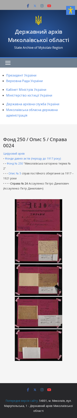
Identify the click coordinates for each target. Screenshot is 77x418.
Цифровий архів (14, 153)
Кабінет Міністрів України (26, 89)
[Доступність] (70, 10)
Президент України (21, 75)
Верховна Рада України (24, 81)
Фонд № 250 (15, 163)
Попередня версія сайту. (22, 401)
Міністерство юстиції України (29, 95)
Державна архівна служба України (32, 104)
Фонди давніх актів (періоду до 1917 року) (33, 158)
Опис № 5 (14, 173)
